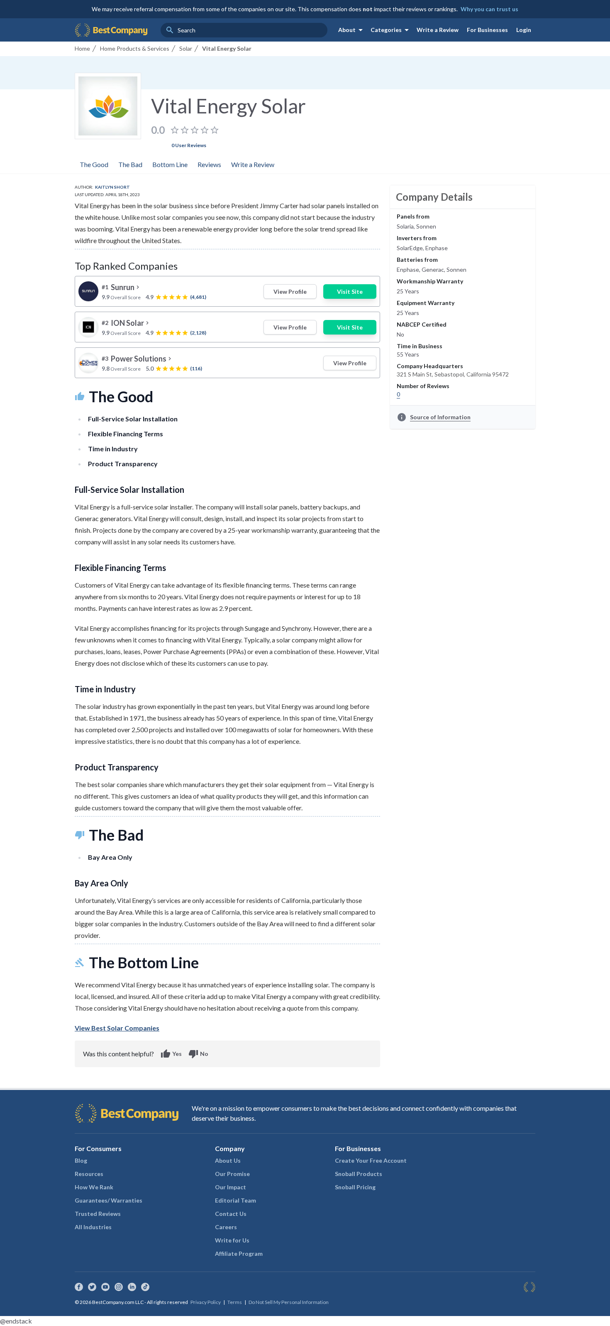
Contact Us (230, 1213)
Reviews (209, 164)
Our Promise (232, 1173)
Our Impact (230, 1187)
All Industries (93, 1226)
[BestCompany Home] (111, 30)
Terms (234, 1302)
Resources (89, 1173)
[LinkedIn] (132, 1287)
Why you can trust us (489, 8)
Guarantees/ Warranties (108, 1200)
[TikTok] (145, 1287)
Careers (226, 1226)
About (352, 30)
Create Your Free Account (371, 1160)
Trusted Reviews (98, 1213)
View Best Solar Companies (117, 1028)
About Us (228, 1160)
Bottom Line (170, 164)
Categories (391, 30)
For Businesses (487, 29)
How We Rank (94, 1187)
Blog (81, 1160)
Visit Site (350, 291)
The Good (94, 164)
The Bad (130, 164)
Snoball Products (358, 1173)
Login (523, 29)
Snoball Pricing (355, 1187)
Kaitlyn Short (112, 187)
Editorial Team (235, 1200)
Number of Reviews (423, 385)
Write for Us (232, 1240)
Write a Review (438, 29)
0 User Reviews (188, 145)
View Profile (290, 291)
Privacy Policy (205, 1302)
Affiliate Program (239, 1253)
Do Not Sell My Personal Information (289, 1302)
